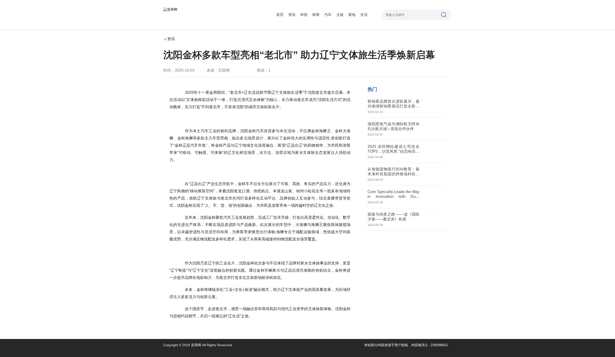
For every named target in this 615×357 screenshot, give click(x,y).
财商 (316, 15)
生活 (364, 15)
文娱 (340, 15)
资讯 (291, 15)
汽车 (328, 15)
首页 (279, 15)
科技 (304, 15)
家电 (352, 15)
